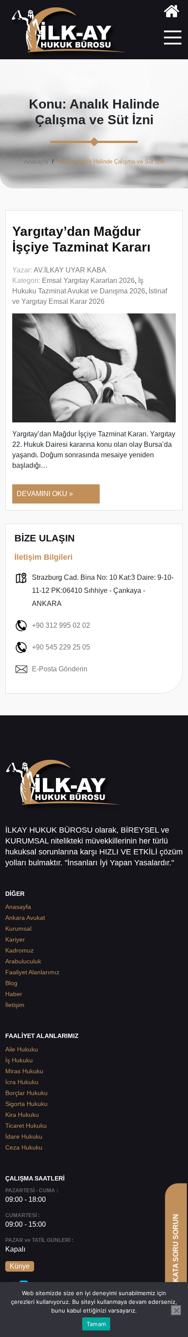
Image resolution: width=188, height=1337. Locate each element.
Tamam (96, 1323)
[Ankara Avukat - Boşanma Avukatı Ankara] (72, 33)
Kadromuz (19, 950)
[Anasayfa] (171, 13)
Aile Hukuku (21, 1049)
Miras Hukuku (24, 1071)
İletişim (14, 1004)
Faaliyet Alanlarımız (32, 972)
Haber (13, 993)
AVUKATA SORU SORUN (175, 1255)
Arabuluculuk (23, 961)
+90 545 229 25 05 (61, 647)
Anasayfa (36, 161)
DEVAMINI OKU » (45, 493)
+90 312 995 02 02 (61, 625)
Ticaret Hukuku (26, 1125)
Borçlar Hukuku (26, 1092)
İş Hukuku (19, 1060)
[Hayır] (176, 1310)
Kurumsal (18, 928)
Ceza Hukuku (23, 1147)
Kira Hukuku (22, 1114)
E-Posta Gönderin (59, 669)
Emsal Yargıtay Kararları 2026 (88, 280)
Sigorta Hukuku (26, 1103)
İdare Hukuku (23, 1136)
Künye (20, 1266)
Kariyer (15, 939)
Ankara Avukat (25, 917)
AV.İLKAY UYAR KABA (70, 270)
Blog (11, 983)
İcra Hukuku (21, 1081)
